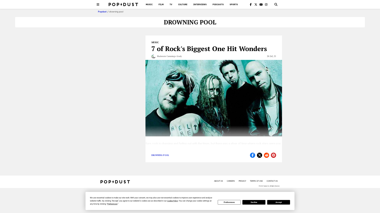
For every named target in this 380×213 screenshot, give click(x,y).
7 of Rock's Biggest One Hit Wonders (209, 48)
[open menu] (98, 4)
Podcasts (218, 4)
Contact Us (272, 181)
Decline (254, 202)
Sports (234, 4)
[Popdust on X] (256, 4)
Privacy (242, 181)
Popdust (102, 12)
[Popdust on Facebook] (250, 4)
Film (161, 4)
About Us (218, 181)
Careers (231, 181)
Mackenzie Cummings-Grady (169, 56)
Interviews (200, 4)
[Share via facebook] (252, 155)
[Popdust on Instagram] (266, 4)
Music (149, 4)
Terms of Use (256, 181)
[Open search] (275, 4)
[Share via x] (259, 155)
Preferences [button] (112, 204)
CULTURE (182, 4)
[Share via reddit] (266, 155)
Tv (171, 4)
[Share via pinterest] (273, 155)
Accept (279, 202)
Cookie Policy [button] (172, 201)
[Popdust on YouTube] (261, 4)
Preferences (229, 202)
